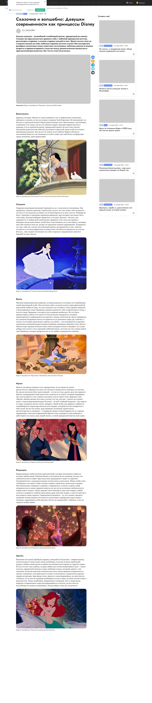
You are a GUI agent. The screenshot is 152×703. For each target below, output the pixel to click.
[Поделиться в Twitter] (92, 68)
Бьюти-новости (108, 46)
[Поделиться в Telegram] (92, 64)
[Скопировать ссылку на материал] (92, 72)
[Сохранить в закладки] (45, 14)
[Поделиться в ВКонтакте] (92, 57)
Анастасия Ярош (30, 30)
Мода (105, 125)
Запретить (30, 10)
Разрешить (40, 10)
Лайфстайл (19, 14)
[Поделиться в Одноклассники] (92, 61)
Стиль (25, 14)
